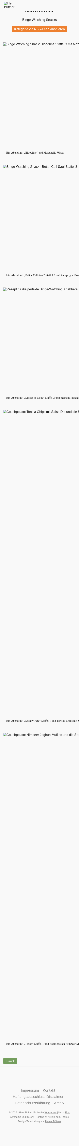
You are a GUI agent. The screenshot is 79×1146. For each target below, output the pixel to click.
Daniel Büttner (53, 1121)
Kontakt (49, 1090)
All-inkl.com (54, 1117)
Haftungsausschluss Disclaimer (38, 1097)
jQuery (30, 1117)
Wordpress (51, 1112)
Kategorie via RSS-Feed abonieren (39, 29)
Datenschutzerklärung (32, 1103)
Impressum (30, 1090)
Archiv (59, 1103)
